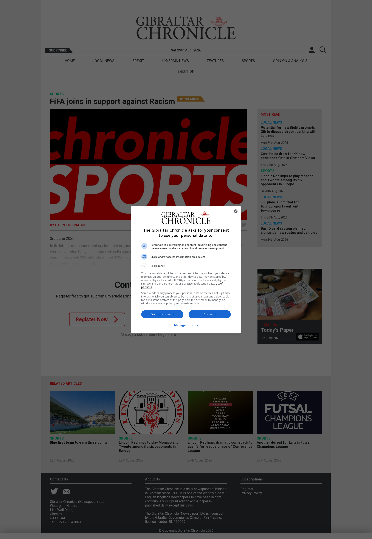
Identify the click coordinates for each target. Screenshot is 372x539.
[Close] (235, 211)
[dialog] (186, 269)
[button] (186, 266)
